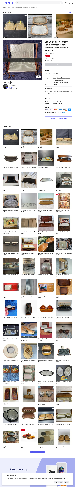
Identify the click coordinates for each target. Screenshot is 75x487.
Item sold (58, 64)
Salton (9, 7)
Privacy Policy (65, 478)
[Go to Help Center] (50, 73)
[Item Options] (39, 42)
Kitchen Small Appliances (21, 7)
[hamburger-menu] (2, 2)
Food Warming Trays (32, 7)
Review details (57, 482)
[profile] (72, 2)
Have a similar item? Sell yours (58, 118)
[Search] (60, 2)
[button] (65, 2)
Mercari (4, 7)
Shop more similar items (37, 451)
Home (13, 7)
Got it (66, 482)
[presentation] (51, 60)
